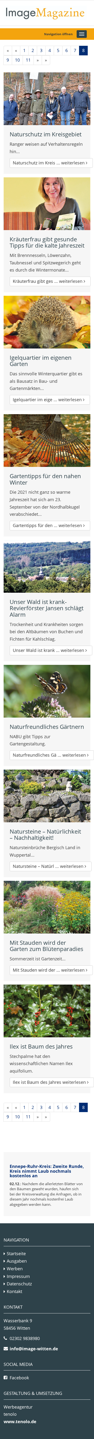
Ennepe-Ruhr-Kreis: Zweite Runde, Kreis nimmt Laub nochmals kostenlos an (47, 1171)
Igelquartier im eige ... (48, 399)
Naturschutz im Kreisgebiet (45, 134)
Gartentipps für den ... (48, 525)
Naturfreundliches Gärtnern (47, 727)
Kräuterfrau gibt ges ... (48, 281)
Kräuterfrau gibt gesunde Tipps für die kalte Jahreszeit (47, 242)
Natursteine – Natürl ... (49, 866)
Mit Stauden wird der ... (49, 970)
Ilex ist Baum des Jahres (41, 1046)
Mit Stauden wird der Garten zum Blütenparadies (46, 946)
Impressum (18, 1276)
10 (17, 60)
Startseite (16, 1253)
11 (28, 60)
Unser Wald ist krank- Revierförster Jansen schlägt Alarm (46, 608)
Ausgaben (17, 1261)
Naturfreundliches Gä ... (50, 755)
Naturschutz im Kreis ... (49, 163)
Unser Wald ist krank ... (49, 650)
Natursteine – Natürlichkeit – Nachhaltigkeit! (45, 834)
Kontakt (14, 1291)
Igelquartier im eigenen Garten (41, 361)
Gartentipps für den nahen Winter (45, 479)
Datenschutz (19, 1284)
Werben (15, 1268)
